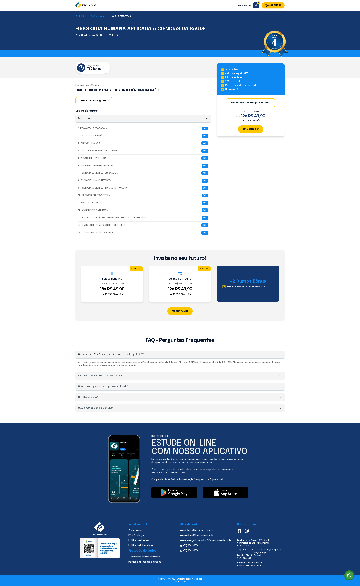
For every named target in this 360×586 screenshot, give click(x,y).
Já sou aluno (274, 5)
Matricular (253, 129)
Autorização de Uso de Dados (144, 557)
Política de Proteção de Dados (144, 562)
